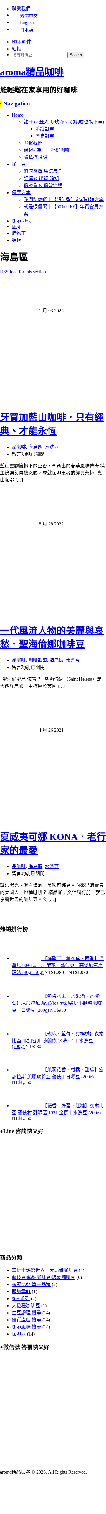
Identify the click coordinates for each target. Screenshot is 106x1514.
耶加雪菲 (21, 1291)
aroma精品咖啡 (32, 72)
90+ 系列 (21, 1298)
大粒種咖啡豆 (26, 1305)
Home (17, 115)
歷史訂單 (44, 135)
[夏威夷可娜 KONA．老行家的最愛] (53, 819)
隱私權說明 (35, 157)
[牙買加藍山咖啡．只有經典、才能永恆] (53, 400)
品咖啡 (19, 446)
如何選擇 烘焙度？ (43, 171)
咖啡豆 (19, 164)
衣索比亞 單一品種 (31, 1284)
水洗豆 (52, 446)
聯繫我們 (21, 8)
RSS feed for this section (23, 271)
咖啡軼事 (37, 660)
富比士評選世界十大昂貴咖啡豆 (45, 1270)
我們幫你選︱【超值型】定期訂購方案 (64, 199)
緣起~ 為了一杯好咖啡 (47, 150)
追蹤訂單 (44, 128)
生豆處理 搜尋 (26, 1312)
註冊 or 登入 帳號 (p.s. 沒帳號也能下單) (64, 121)
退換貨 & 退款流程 (43, 185)
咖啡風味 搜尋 (26, 1326)
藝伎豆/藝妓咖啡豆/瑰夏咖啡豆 (43, 1277)
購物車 (19, 233)
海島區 (35, 446)
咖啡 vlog (21, 220)
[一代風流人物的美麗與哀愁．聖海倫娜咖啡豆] (53, 613)
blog (16, 226)
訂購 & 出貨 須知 (41, 178)
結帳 (16, 48)
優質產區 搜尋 (26, 1319)
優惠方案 (21, 192)
